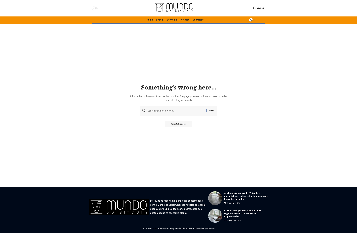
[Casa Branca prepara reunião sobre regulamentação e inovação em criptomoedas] (215, 216)
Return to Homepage (178, 124)
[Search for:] (175, 111)
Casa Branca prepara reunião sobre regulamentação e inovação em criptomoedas (242, 213)
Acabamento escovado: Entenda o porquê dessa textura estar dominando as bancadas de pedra (245, 196)
